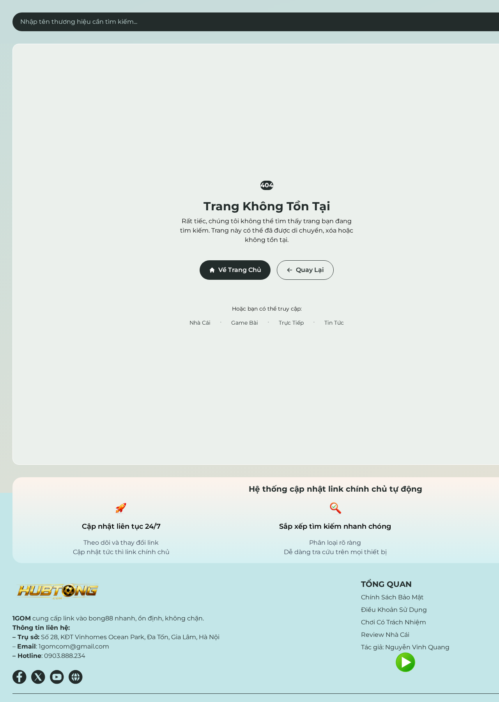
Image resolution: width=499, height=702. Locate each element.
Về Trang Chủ (239, 270)
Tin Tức (334, 322)
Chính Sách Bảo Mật (392, 597)
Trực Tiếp (291, 322)
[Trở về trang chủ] (56, 591)
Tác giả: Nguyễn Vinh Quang (405, 647)
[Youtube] (57, 677)
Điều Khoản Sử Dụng (394, 609)
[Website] (76, 677)
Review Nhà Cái (385, 634)
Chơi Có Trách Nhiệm (393, 622)
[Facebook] (19, 677)
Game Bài (244, 322)
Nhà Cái (200, 322)
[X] (38, 677)
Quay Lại (310, 270)
